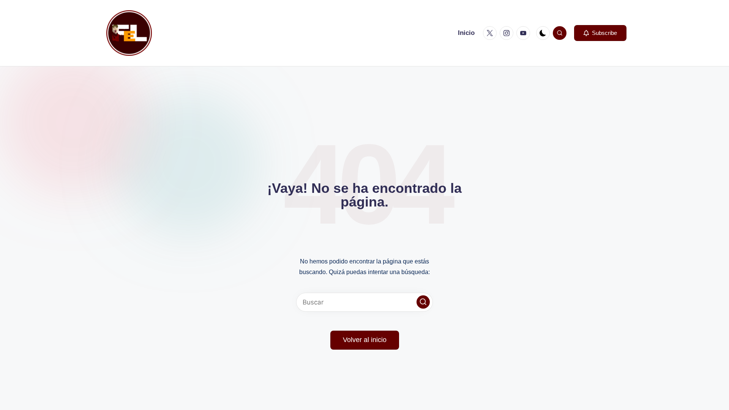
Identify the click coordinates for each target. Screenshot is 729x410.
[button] (600, 33)
